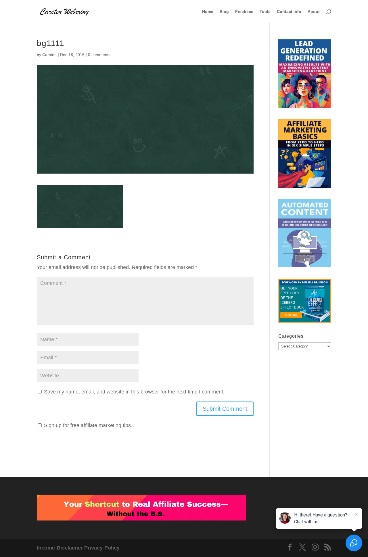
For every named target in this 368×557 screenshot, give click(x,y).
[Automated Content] (304, 234)
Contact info (289, 11)
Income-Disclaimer (60, 548)
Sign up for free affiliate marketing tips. (88, 425)
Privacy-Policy (102, 548)
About (314, 11)
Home (207, 11)
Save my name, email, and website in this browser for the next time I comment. (134, 392)
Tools (265, 11)
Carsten (49, 54)
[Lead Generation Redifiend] (304, 75)
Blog (224, 11)
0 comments (99, 54)
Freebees (244, 11)
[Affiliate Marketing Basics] (304, 155)
